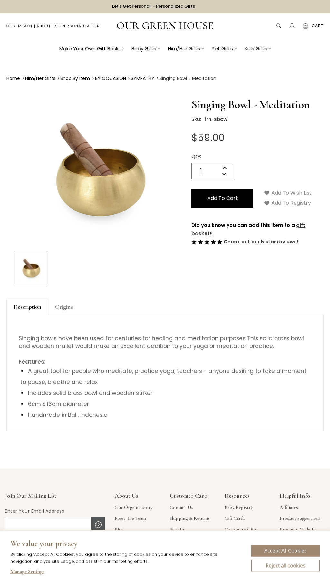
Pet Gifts (222, 48)
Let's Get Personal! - (153, 6)
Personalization (81, 26)
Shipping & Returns (190, 518)
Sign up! (98, 525)
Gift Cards (235, 518)
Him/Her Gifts (184, 48)
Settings (27, 572)
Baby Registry (239, 507)
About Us (47, 26)
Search (278, 25)
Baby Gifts (143, 48)
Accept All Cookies (285, 550)
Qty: (196, 156)
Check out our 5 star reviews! (261, 242)
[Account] (291, 26)
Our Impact (19, 26)
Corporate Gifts (241, 529)
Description (27, 306)
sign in (177, 529)
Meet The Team (130, 518)
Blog (119, 529)
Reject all (285, 565)
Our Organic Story (133, 507)
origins (64, 306)
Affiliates (289, 507)
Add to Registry (290, 203)
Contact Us (181, 507)
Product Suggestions (300, 518)
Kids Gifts (256, 48)
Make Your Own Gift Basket (91, 48)
